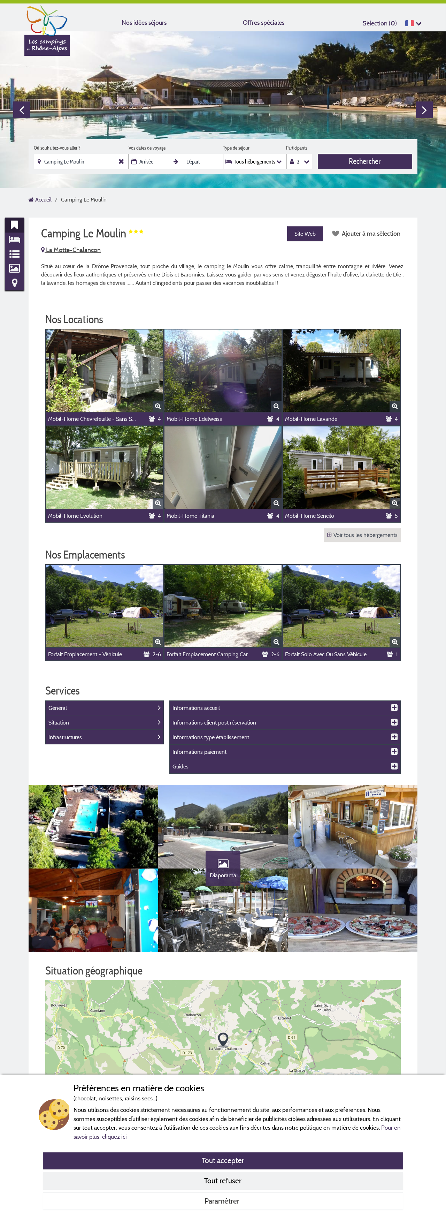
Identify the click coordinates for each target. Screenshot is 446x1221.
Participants (296, 148)
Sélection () (380, 23)
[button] (223, 1040)
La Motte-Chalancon (73, 250)
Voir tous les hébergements (365, 534)
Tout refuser (222, 1180)
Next (424, 109)
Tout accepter (223, 1160)
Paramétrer (223, 1200)
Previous (21, 109)
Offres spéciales (263, 22)
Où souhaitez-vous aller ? (57, 148)
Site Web (305, 233)
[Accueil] (47, 19)
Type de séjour (236, 148)
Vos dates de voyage (147, 148)
